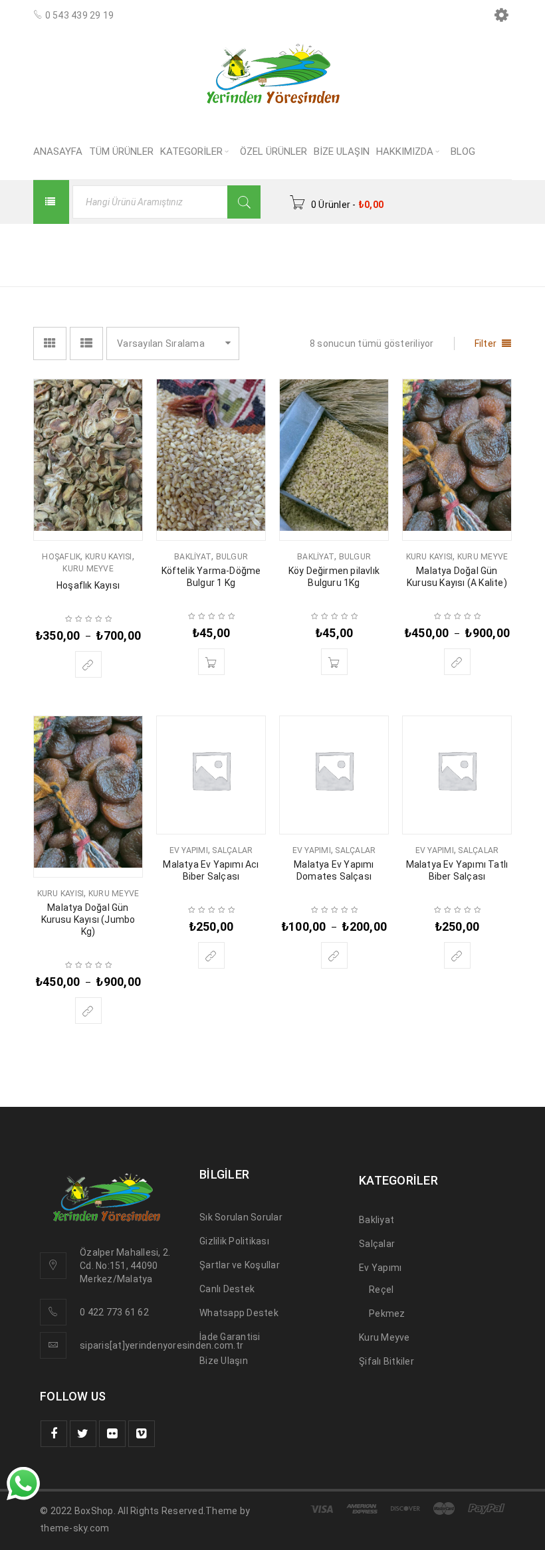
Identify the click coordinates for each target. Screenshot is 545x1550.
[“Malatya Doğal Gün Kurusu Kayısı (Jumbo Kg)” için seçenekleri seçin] (88, 1010)
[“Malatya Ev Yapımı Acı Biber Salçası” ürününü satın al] (211, 955)
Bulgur (232, 556)
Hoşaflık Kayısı (88, 585)
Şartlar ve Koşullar (239, 1265)
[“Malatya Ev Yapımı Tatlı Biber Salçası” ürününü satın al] (457, 955)
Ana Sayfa (343, 246)
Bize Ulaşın (223, 1360)
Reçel (381, 1289)
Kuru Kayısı (108, 556)
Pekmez (387, 1313)
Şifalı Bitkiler (386, 1361)
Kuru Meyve (88, 568)
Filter (486, 343)
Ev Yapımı (188, 850)
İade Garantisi (230, 1336)
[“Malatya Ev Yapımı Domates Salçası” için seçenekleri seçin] (334, 955)
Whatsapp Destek (238, 1313)
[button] (211, 661)
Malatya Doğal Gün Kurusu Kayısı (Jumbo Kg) (88, 919)
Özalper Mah (108, 1252)
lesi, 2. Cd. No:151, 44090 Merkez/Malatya (125, 1265)
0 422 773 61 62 (114, 1312)
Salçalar (232, 850)
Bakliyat (192, 556)
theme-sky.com (74, 1528)
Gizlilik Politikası (234, 1241)
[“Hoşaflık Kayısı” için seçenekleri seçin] (88, 664)
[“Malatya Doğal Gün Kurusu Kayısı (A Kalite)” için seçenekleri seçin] (457, 661)
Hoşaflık (61, 556)
